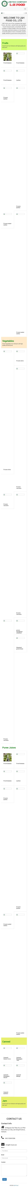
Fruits (5, 43)
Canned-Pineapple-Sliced (7, 1076)
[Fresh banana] (8, 56)
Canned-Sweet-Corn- (7, 1058)
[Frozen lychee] (8, 91)
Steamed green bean (19, 648)
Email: (2, 1154)
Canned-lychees (6, 1092)
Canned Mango (18, 1075)
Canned (6, 1041)
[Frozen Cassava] (20, 552)
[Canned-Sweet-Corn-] (8, 1051)
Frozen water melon (7, 224)
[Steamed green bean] (20, 641)
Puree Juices (9, 747)
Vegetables (8, 341)
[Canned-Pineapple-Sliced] (8, 1068)
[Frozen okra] (8, 408)
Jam (4, 1100)
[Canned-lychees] (8, 1085)
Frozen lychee (6, 98)
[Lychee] (20, 73)
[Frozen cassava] (20, 426)
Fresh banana (7, 63)
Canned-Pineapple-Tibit (19, 1059)
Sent (4, 1179)
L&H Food (16, 1185)
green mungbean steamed (19, 631)
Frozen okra (7, 469)
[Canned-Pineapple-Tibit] (20, 1051)
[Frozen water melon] (8, 217)
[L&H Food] (14, 3)
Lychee (18, 80)
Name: (3, 1147)
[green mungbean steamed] (20, 623)
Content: (3, 1162)
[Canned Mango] (20, 1068)
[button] (3, 13)
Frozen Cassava (18, 613)
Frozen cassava (18, 487)
